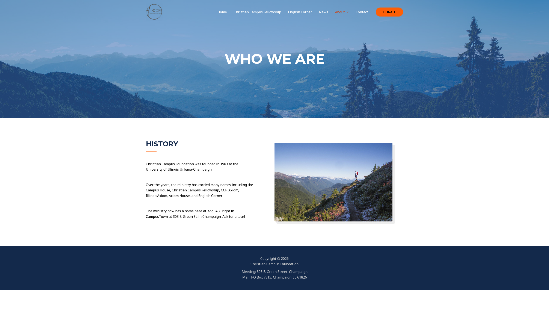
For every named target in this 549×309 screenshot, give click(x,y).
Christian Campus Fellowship (257, 12)
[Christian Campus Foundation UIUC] (154, 11)
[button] (347, 12)
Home (222, 12)
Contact (362, 12)
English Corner (300, 12)
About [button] (340, 12)
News (323, 12)
